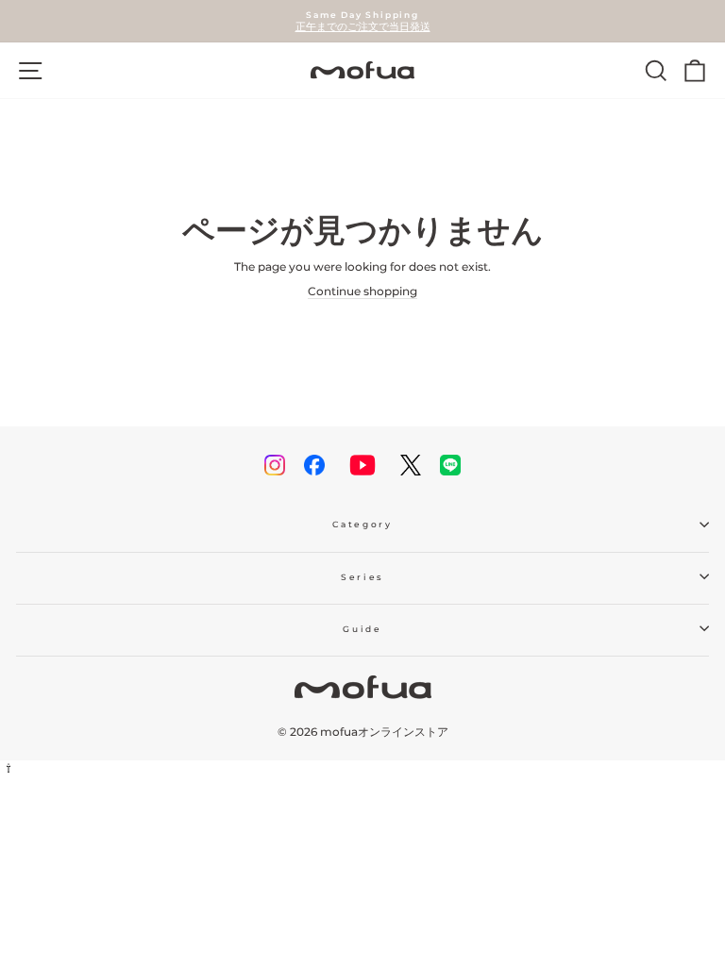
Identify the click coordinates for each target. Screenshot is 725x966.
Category (362, 524)
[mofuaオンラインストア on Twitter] (410, 465)
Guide (362, 629)
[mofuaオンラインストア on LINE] (450, 465)
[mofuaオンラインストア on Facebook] (314, 465)
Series (362, 577)
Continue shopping (362, 291)
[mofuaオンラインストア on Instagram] (274, 465)
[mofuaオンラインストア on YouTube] (362, 465)
